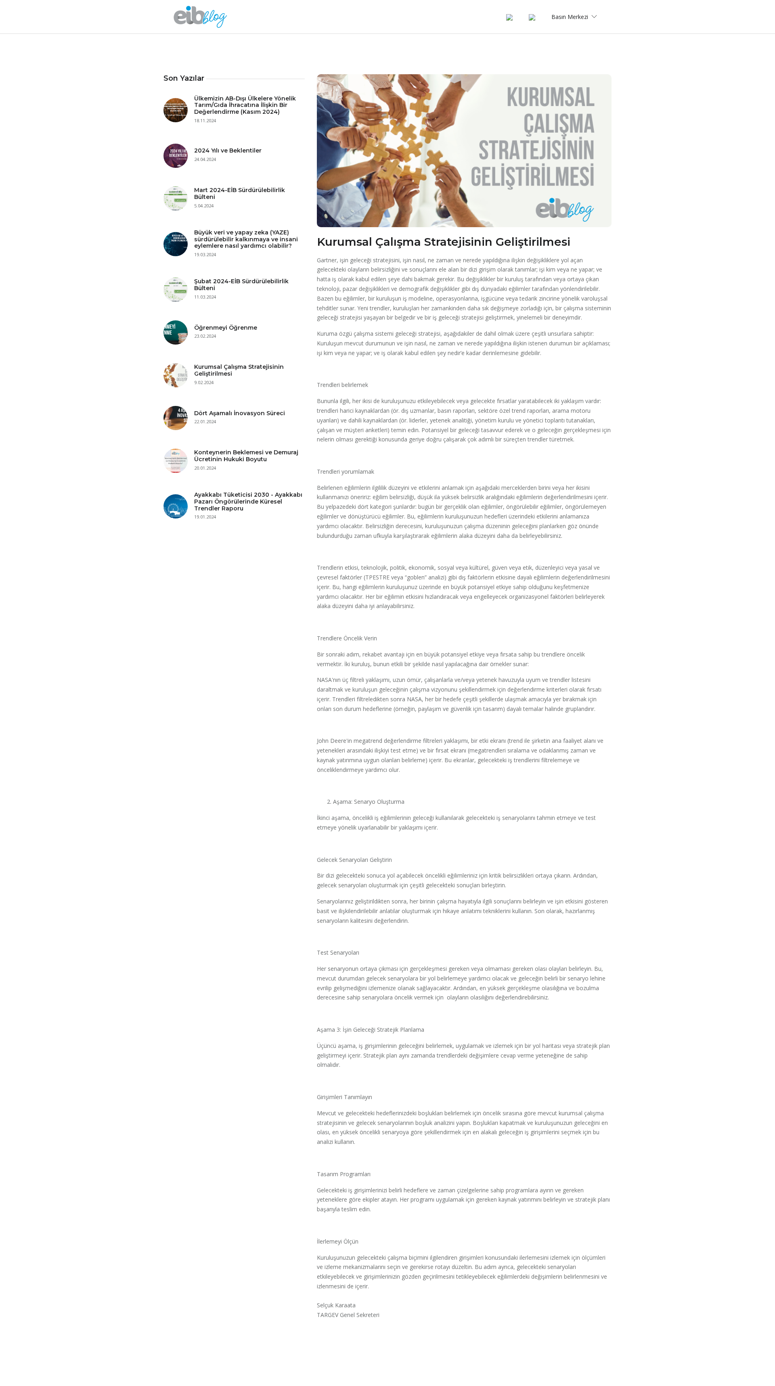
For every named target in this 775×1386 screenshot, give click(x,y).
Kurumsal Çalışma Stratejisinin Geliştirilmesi (239, 370)
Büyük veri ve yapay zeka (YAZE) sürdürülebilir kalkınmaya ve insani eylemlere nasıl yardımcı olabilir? (246, 239)
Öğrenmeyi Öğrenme (225, 327)
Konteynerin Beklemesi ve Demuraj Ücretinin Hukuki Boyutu (246, 456)
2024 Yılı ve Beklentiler (228, 150)
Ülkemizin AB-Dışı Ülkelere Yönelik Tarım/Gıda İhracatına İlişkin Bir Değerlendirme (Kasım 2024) (245, 105)
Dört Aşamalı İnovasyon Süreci (239, 413)
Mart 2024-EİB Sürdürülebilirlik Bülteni (239, 193)
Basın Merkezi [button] (570, 17)
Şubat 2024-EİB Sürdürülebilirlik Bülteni (241, 285)
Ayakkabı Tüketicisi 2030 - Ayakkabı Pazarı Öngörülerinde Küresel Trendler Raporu (248, 501)
